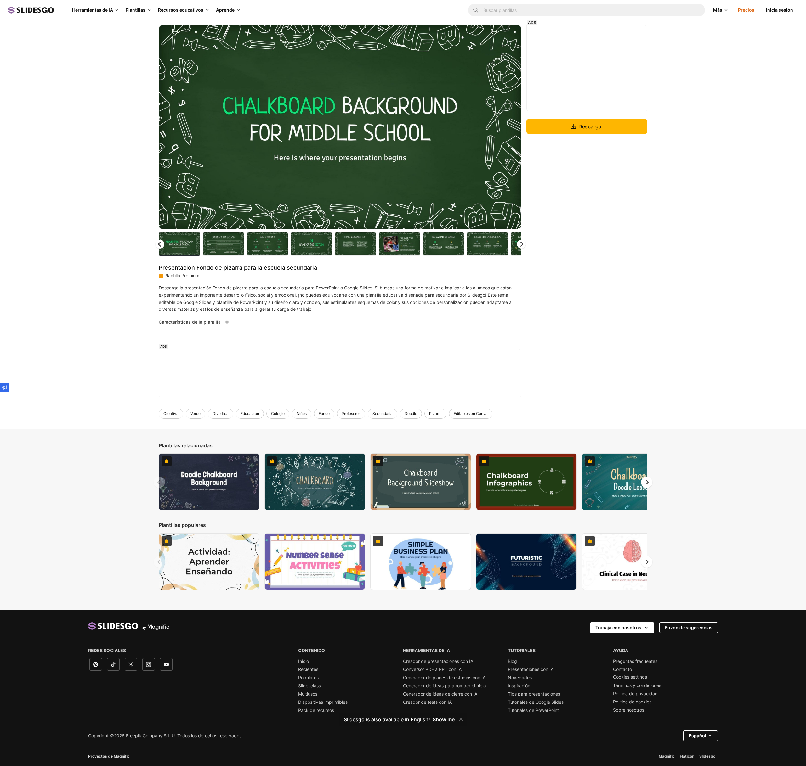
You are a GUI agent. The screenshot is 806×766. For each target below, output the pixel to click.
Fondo (324, 413)
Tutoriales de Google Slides (536, 702)
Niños (302, 413)
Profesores (351, 413)
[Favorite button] (494, 35)
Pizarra (435, 413)
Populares (308, 677)
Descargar (590, 126)
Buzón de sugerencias (688, 627)
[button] (521, 244)
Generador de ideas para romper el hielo (444, 685)
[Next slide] (511, 127)
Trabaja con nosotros (618, 627)
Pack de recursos (316, 710)
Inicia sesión (779, 10)
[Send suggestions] (4, 387)
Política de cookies (632, 701)
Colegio (278, 413)
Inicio (303, 661)
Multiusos (307, 693)
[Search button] (475, 10)
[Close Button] (461, 719)
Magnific (667, 756)
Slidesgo (707, 756)
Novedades (520, 677)
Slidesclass (309, 685)
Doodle (411, 413)
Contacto (622, 669)
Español (697, 735)
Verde (195, 413)
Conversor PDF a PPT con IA (432, 669)
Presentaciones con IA (530, 669)
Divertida (221, 413)
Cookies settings (630, 676)
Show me (444, 719)
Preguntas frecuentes (635, 661)
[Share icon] (510, 35)
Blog (512, 661)
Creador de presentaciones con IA (438, 661)
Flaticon (687, 756)
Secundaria (382, 413)
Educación (250, 413)
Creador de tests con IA (427, 702)
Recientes (308, 669)
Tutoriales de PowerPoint (533, 710)
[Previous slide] (159, 482)
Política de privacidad (635, 693)
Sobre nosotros (628, 710)
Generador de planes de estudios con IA (444, 677)
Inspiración (519, 685)
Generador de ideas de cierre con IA (440, 693)
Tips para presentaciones (534, 693)
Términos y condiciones (637, 685)
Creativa (171, 413)
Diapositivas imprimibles (323, 702)
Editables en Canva (471, 413)
